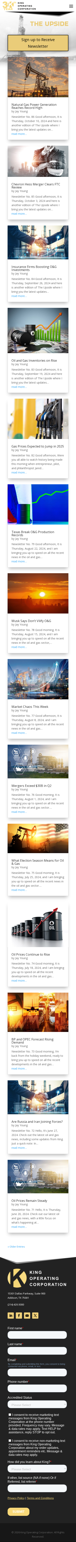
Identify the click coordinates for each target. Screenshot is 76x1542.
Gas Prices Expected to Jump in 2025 (37, 446)
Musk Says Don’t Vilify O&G (31, 621)
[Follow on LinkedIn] (11, 1315)
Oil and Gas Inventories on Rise (34, 360)
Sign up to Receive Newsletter (38, 43)
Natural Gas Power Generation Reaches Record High (34, 106)
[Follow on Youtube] (27, 1315)
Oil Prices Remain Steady (29, 1201)
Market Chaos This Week (29, 707)
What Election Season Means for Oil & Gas (37, 862)
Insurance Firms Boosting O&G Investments (34, 268)
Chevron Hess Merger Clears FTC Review (35, 185)
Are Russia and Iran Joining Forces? (37, 1121)
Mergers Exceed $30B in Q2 (31, 786)
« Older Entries (16, 1246)
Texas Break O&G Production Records (32, 533)
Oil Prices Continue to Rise (30, 954)
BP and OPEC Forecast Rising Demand (32, 1041)
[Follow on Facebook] (19, 1315)
